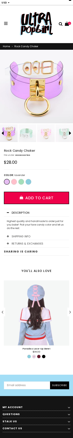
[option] (27, 133)
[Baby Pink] (14, 182)
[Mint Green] (21, 182)
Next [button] (70, 312)
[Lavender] (7, 182)
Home (6, 46)
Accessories (22, 155)
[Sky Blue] (28, 182)
